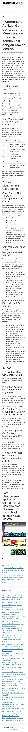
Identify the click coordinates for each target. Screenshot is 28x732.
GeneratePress (14, 729)
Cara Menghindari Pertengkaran (12, 711)
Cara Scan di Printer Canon (10, 621)
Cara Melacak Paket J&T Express (12, 602)
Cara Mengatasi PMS (8, 635)
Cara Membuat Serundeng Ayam (12, 672)
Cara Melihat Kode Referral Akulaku (13, 709)
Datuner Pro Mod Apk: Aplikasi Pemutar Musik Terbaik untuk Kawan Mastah (13, 570)
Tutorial (6, 565)
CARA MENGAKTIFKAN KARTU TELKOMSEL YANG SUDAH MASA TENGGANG (13, 630)
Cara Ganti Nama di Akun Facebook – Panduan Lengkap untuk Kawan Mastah (13, 639)
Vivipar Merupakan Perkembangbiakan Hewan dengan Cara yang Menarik (13, 704)
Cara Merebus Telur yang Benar (12, 595)
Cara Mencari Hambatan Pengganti (13, 720)
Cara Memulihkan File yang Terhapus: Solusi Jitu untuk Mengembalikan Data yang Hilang (12, 716)
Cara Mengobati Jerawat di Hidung (13, 609)
